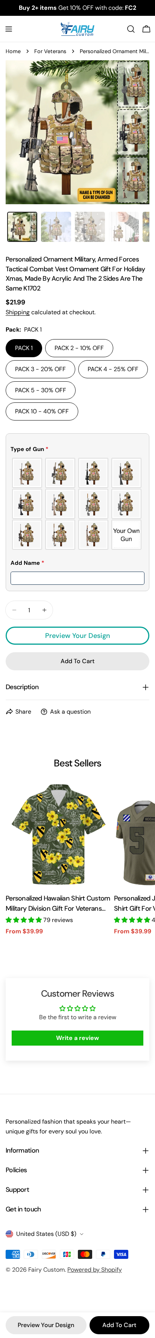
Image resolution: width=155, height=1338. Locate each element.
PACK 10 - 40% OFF (42, 411)
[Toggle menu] (8, 29)
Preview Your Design (77, 635)
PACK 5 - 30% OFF (40, 390)
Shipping (18, 312)
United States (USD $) (46, 1234)
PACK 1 (24, 348)
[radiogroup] (78, 503)
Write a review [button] (77, 1038)
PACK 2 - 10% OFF (79, 348)
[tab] (22, 227)
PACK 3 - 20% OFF (40, 369)
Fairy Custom (46, 1270)
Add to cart (119, 1325)
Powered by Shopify (94, 1270)
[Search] (130, 29)
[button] (78, 450)
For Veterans (50, 51)
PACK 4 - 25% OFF (113, 369)
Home (13, 51)
